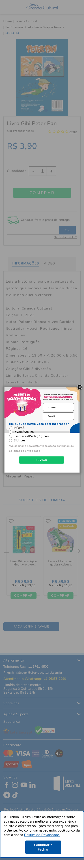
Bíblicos (19, 440)
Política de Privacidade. (42, 834)
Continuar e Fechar (43, 847)
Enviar (41, 460)
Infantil (18, 427)
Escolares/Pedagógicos (31, 436)
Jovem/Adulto (23, 432)
